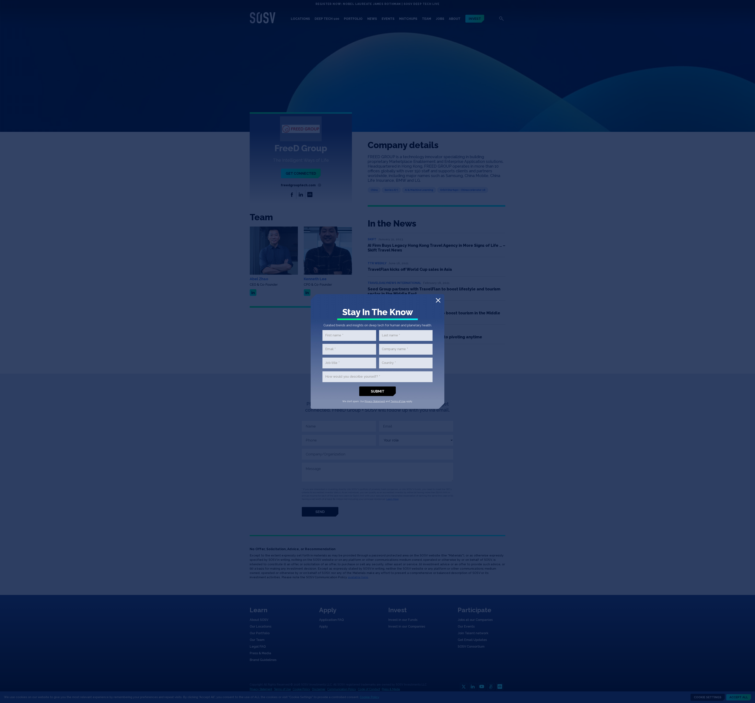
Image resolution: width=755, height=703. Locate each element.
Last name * (391, 335)
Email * (330, 349)
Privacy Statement (375, 401)
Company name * (395, 349)
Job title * (332, 363)
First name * (334, 335)
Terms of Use (398, 401)
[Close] (438, 300)
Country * (389, 363)
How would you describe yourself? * (352, 377)
